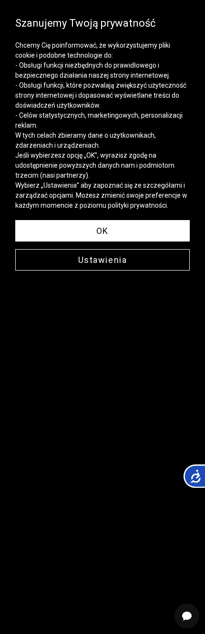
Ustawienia (102, 260)
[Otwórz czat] (186, 616)
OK (102, 231)
